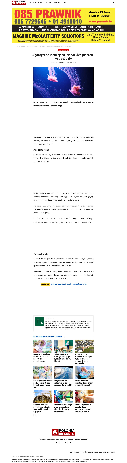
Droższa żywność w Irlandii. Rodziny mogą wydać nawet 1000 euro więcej (83, 408)
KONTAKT (57, 2)
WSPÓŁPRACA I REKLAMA (90, 452)
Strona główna (21, 46)
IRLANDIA (48, 2)
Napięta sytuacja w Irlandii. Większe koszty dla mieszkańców (41, 357)
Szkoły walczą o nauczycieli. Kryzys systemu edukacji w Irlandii (62, 357)
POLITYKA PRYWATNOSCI (107, 452)
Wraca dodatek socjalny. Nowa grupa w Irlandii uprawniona (84, 382)
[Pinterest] (61, 442)
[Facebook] (56, 442)
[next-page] (37, 415)
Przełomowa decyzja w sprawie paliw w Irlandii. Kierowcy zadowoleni (63, 408)
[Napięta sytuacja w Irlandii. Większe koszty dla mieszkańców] (42, 346)
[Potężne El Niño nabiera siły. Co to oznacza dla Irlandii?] (63, 372)
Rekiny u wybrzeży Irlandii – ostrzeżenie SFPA (68, 284)
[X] (66, 442)
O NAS (64, 2)
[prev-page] (34, 415)
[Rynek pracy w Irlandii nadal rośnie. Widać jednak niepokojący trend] (42, 372)
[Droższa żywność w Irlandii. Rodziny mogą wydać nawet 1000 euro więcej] (84, 396)
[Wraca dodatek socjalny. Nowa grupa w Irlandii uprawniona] (84, 372)
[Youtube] (70, 442)
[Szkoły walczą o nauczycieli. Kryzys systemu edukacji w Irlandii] (63, 346)
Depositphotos (83, 461)
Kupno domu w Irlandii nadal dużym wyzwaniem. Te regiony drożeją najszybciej (83, 359)
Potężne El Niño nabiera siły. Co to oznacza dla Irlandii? (63, 382)
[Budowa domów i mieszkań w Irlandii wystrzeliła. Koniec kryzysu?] (42, 396)
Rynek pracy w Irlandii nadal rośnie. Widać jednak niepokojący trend (42, 384)
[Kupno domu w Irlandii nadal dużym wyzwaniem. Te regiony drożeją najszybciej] (84, 346)
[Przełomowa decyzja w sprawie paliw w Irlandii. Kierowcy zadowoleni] (63, 396)
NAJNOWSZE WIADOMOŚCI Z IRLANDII (47, 337)
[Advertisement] (63, 122)
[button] (113, 2)
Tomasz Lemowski (60, 62)
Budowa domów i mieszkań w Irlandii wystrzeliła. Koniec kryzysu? (41, 408)
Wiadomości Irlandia (36, 2)
